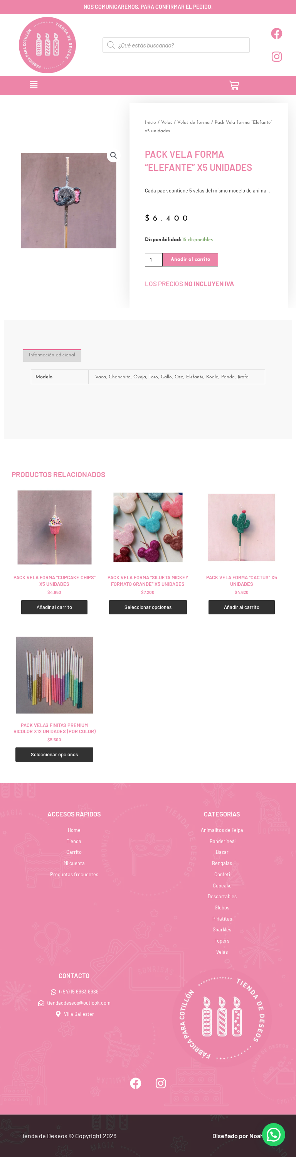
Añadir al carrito (190, 259)
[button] (102, 85)
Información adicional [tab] (52, 355)
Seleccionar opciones (148, 607)
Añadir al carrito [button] (54, 607)
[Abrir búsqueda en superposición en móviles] (176, 45)
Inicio (150, 122)
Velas (166, 122)
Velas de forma (193, 122)
